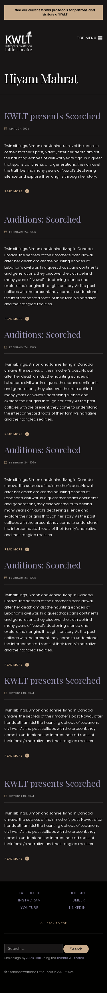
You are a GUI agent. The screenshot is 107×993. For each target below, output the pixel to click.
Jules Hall (33, 958)
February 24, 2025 (22, 232)
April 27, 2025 (19, 128)
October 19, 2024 (21, 693)
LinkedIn (77, 907)
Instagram (29, 900)
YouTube (29, 907)
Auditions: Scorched (42, 219)
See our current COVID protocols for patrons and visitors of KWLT (55, 12)
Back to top (56, 923)
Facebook (29, 893)
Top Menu (87, 37)
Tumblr (77, 900)
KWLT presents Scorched (52, 116)
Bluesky (78, 893)
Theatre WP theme (70, 958)
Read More (13, 191)
